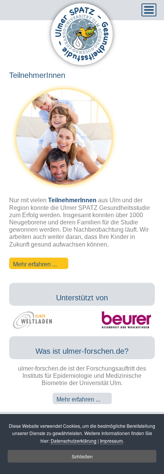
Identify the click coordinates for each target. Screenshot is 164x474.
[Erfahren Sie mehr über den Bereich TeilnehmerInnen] (64, 187)
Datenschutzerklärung (73, 440)
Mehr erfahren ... (35, 264)
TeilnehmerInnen (37, 75)
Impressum (111, 440)
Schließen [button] (82, 456)
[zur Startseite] (82, 68)
